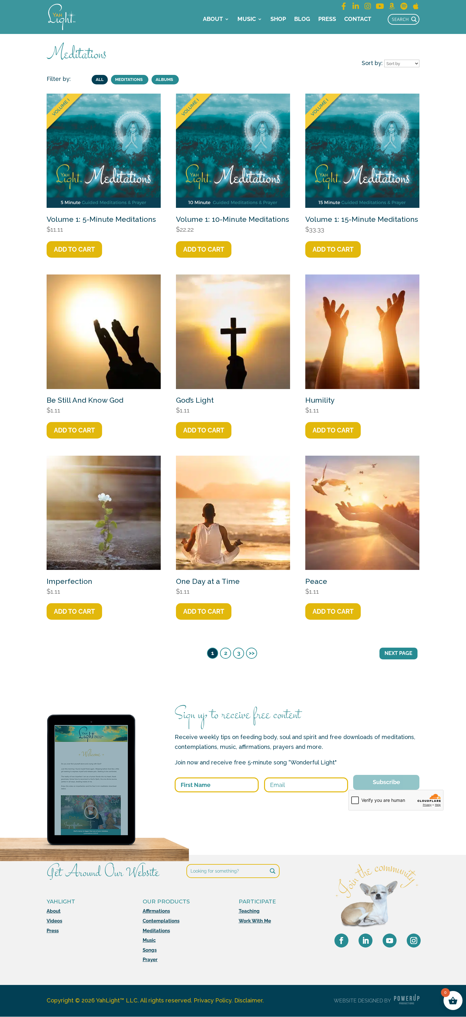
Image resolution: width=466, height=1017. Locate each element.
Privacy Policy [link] (212, 1000)
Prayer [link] (150, 959)
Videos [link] (54, 921)
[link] (62, 16)
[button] (341, 941)
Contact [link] (357, 19)
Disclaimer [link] (248, 1000)
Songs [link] (150, 950)
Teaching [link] (249, 911)
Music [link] (246, 19)
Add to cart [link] (74, 249)
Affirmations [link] (156, 911)
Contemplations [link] (161, 921)
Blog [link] (302, 19)
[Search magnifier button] (414, 19)
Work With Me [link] (255, 921)
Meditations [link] (156, 931)
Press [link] (327, 19)
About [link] (213, 19)
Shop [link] (278, 19)
